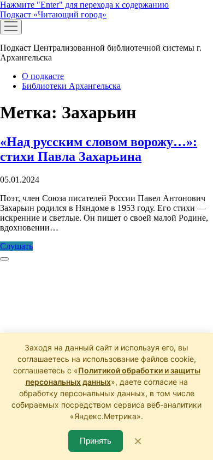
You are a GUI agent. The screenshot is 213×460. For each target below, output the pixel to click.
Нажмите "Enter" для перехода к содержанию (84, 4)
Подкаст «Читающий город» (53, 14)
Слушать (16, 246)
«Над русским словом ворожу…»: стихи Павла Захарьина (98, 149)
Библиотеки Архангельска (71, 85)
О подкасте (43, 76)
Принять (95, 440)
